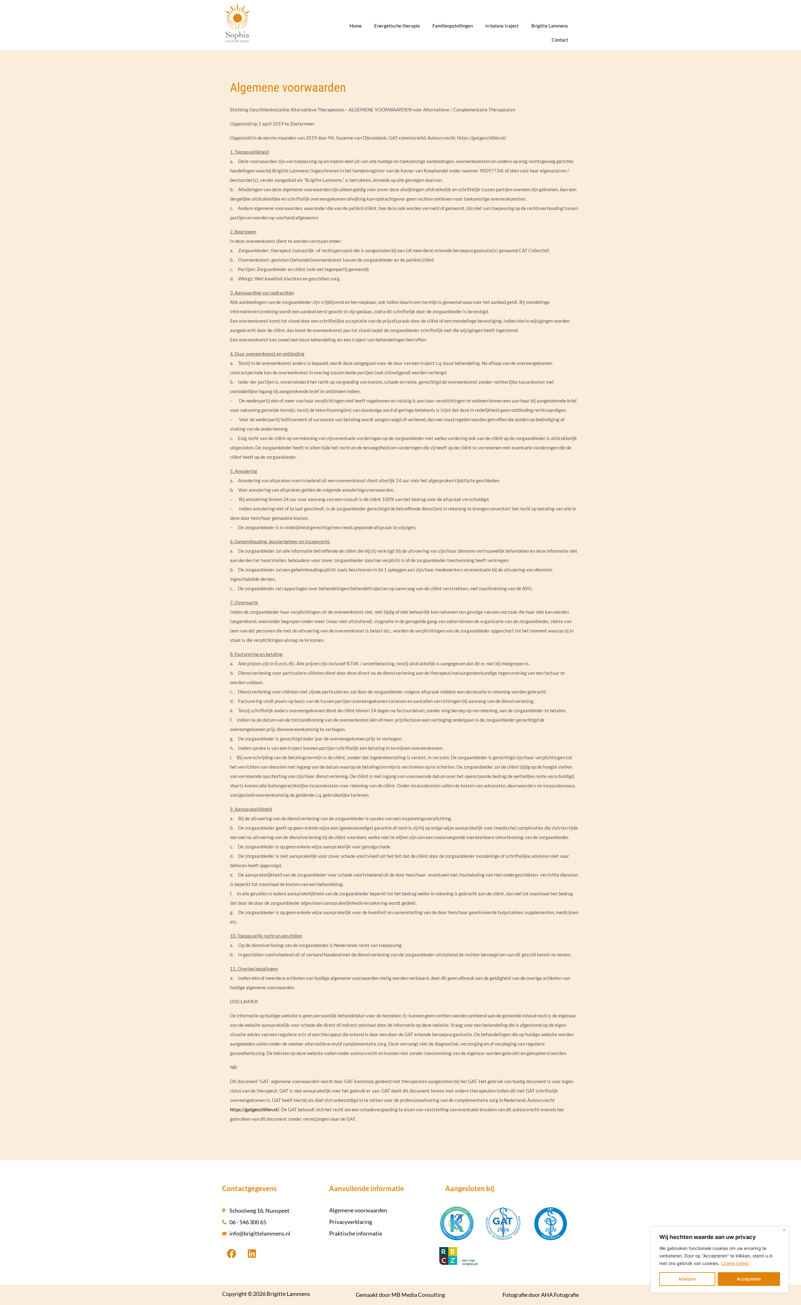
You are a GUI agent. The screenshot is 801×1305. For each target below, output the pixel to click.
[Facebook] (231, 1253)
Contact (560, 40)
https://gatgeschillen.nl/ (254, 1109)
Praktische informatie (355, 1233)
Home (355, 25)
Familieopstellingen (452, 25)
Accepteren (749, 1279)
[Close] (784, 1229)
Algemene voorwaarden (358, 1210)
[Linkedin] (251, 1253)
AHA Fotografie (560, 1294)
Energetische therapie (397, 25)
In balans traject (502, 25)
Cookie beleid (735, 1263)
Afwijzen (687, 1279)
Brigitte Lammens (549, 25)
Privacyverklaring (350, 1221)
